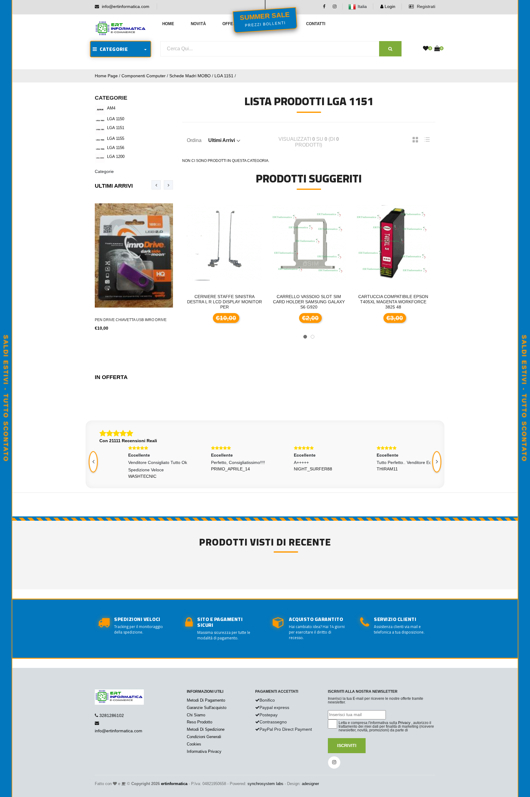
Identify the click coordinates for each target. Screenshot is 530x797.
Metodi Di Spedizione (206, 729)
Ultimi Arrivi (114, 186)
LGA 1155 (115, 138)
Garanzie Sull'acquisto (206, 707)
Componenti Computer (143, 75)
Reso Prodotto (199, 722)
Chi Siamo (196, 715)
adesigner (310, 783)
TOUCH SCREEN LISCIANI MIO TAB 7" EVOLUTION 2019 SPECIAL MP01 (419, 299)
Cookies (194, 744)
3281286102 (111, 715)
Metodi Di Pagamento (206, 700)
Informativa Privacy (204, 751)
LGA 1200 (116, 156)
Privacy (404, 723)
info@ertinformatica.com (125, 6)
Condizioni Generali (204, 736)
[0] (425, 48)
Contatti (315, 23)
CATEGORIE (112, 49)
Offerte (231, 23)
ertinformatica (174, 783)
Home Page (106, 75)
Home (168, 23)
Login (389, 6)
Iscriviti (346, 745)
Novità (198, 23)
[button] (305, 337)
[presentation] (156, 185)
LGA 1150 (115, 119)
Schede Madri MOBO (190, 75)
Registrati (425, 6)
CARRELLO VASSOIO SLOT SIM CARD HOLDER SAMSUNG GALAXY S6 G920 (251, 301)
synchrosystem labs (265, 783)
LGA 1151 (223, 75)
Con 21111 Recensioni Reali (128, 440)
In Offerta (111, 377)
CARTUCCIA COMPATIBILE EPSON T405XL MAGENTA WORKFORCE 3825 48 (335, 301)
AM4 (111, 108)
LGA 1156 (115, 147)
